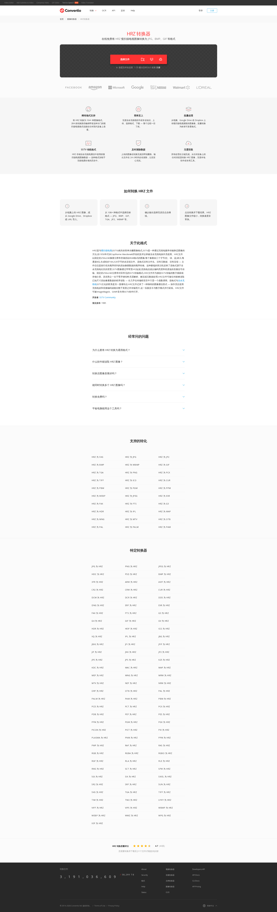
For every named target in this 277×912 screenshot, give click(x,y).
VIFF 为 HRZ (98, 807)
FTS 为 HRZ (131, 613)
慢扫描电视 (106, 250)
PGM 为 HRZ (131, 722)
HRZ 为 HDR (98, 511)
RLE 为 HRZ (164, 761)
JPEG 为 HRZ (164, 566)
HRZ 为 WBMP (132, 464)
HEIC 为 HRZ (98, 574)
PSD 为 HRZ (131, 574)
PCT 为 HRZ (131, 706)
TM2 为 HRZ (131, 800)
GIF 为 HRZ (130, 620)
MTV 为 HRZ (98, 683)
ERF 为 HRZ (131, 605)
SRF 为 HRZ (131, 784)
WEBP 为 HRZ (98, 815)
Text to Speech (68, 2)
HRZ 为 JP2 (163, 457)
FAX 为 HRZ (97, 613)
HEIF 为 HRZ (131, 628)
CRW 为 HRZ (131, 589)
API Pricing (196, 886)
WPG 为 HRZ (164, 815)
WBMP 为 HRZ (165, 807)
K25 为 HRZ (164, 659)
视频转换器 (170, 869)
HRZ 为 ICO (130, 480)
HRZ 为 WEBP (98, 495)
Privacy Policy (113, 906)
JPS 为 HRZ (130, 659)
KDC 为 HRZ (98, 667)
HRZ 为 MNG (98, 519)
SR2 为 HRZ (97, 784)
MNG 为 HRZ (131, 675)
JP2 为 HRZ (163, 652)
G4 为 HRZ (97, 620)
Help (133, 10)
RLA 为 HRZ (131, 761)
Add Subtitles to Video (25, 2)
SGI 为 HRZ (97, 776)
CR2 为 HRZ (97, 589)
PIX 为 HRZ (163, 729)
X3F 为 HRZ (97, 823)
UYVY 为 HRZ (164, 800)
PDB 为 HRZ (98, 714)
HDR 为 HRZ (98, 628)
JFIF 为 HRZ (164, 644)
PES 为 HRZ (164, 714)
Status (143, 892)
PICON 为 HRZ (99, 729)
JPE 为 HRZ (97, 659)
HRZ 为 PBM (98, 488)
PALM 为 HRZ (98, 698)
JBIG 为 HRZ (98, 644)
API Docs (196, 875)
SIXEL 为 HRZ (165, 776)
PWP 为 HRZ (98, 745)
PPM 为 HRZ (164, 737)
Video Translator (87, 2)
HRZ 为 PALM (132, 527)
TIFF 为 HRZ (164, 792)
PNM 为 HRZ (131, 737)
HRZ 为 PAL (97, 527)
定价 (123, 10)
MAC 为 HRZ (131, 667)
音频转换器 (170, 875)
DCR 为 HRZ (131, 597)
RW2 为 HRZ (98, 768)
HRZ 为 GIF (164, 464)
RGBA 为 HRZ (131, 753)
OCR (104, 10)
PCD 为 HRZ (98, 706)
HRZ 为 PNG (131, 472)
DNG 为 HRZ (98, 605)
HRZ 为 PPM (164, 488)
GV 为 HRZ (163, 620)
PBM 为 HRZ (164, 698)
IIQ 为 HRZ (97, 636)
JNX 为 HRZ (130, 652)
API (113, 10)
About (143, 869)
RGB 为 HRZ (98, 753)
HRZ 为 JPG (130, 457)
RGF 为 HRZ (97, 761)
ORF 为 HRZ (98, 691)
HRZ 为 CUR (164, 480)
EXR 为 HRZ (164, 605)
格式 (143, 881)
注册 (212, 10)
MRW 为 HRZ (164, 675)
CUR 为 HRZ (164, 589)
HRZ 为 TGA (98, 472)
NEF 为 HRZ (131, 683)
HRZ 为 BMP (98, 464)
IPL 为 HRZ (130, 636)
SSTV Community (107, 297)
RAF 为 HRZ (131, 745)
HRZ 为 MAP (164, 511)
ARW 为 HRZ (131, 582)
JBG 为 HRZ (164, 636)
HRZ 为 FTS (131, 503)
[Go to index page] (70, 10)
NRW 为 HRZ (164, 683)
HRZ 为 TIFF (98, 480)
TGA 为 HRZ (131, 792)
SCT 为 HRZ (131, 768)
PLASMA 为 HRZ (100, 737)
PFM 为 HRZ (98, 722)
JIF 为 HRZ (97, 652)
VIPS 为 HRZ (131, 807)
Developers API (198, 869)
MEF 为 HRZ (98, 675)
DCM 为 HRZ (98, 597)
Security (144, 875)
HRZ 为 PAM (164, 527)
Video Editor (9, 2)
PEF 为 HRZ (131, 714)
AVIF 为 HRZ (164, 582)
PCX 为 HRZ (164, 706)
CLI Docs (195, 881)
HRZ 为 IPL (130, 511)
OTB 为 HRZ (131, 691)
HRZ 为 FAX (97, 503)
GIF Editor (55, 2)
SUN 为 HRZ (164, 784)
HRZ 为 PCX (164, 472)
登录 (201, 10)
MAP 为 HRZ (164, 667)
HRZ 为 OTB (164, 519)
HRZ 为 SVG (97, 457)
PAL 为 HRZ (164, 691)
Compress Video (42, 2)
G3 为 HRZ (163, 613)
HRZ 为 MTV (131, 519)
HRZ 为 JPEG (131, 495)
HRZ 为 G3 (163, 503)
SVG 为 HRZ (97, 792)
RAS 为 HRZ (164, 745)
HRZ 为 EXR (164, 495)
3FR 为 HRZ (97, 582)
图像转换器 (72, 19)
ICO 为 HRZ (164, 628)
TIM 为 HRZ (97, 800)
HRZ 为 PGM (131, 488)
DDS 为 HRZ (164, 597)
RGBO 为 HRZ (165, 753)
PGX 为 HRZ (164, 722)
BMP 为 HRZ (164, 574)
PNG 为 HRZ (131, 566)
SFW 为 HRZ (164, 768)
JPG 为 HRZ (97, 566)
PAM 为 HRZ (131, 698)
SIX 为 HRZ (130, 776)
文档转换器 (170, 881)
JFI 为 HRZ (130, 644)
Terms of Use (99, 906)
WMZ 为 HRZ (131, 815)
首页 (62, 19)
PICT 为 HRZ (131, 729)
